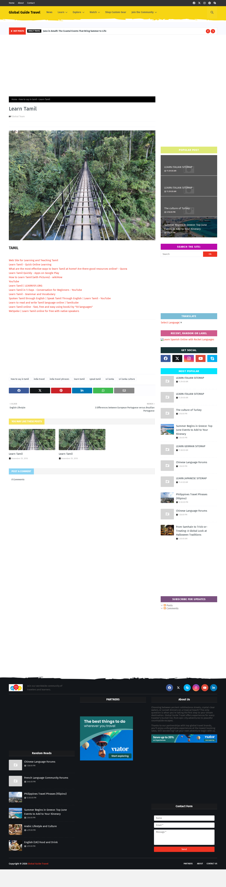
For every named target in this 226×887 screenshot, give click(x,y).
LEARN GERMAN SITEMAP (190, 446)
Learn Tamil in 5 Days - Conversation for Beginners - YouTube (45, 289)
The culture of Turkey (177, 208)
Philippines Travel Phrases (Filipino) (191, 496)
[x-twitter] (199, 3)
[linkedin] (213, 687)
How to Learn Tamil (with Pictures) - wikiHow (35, 277)
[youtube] (201, 358)
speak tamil (95, 379)
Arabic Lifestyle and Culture (40, 826)
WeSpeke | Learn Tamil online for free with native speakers (44, 311)
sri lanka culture (127, 379)
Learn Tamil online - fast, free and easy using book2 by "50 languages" (51, 306)
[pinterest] (209, 3)
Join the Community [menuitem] (143, 12)
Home (11, 3)
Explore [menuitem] (77, 12)
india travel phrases (59, 379)
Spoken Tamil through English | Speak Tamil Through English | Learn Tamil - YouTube (60, 298)
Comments (172, 608)
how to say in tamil (28, 99)
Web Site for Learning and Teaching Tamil (33, 260)
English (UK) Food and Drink (41, 842)
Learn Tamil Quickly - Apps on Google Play (34, 273)
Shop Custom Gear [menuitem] (115, 12)
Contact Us (212, 864)
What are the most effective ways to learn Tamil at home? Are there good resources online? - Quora (68, 268)
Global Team (18, 116)
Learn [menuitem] (61, 12)
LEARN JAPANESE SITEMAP (191, 478)
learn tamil (79, 379)
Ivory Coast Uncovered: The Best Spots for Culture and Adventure (82, 31)
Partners (188, 864)
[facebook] (194, 3)
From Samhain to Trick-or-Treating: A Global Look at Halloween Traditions (191, 530)
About (21, 3)
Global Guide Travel (24, 12)
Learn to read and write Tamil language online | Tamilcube (44, 302)
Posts (169, 605)
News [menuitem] (49, 12)
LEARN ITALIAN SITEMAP (178, 167)
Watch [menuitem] (93, 12)
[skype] (214, 3)
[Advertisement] (113, 64)
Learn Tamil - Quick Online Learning (30, 264)
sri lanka (110, 379)
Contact (31, 3)
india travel (39, 379)
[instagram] (204, 3)
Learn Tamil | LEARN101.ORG (25, 285)
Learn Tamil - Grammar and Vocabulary (32, 294)
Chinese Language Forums (191, 462)
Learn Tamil (16, 453)
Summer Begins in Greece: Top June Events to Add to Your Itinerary (185, 227)
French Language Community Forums (46, 777)
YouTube (14, 281)
